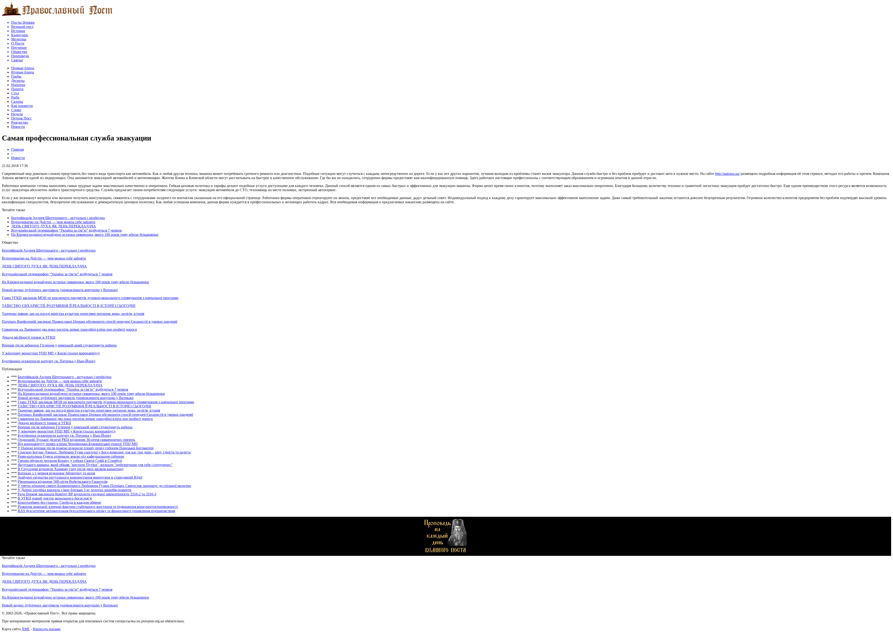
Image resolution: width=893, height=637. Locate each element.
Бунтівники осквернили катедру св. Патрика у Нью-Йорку (49, 361)
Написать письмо (46, 629)
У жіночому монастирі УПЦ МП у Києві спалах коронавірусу (51, 353)
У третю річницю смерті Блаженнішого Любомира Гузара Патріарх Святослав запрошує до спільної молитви (104, 486)
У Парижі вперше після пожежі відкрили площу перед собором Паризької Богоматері (85, 448)
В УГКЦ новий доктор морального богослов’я (55, 498)
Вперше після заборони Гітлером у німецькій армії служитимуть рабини (59, 345)
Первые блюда (22, 68)
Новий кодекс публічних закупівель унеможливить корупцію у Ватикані (60, 290)
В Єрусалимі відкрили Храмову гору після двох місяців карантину (71, 469)
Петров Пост (21, 118)
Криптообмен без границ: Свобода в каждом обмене (59, 502)
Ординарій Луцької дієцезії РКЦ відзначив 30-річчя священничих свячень (76, 440)
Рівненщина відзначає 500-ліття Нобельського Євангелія (62, 482)
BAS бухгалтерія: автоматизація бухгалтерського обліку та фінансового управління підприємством (96, 511)
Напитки (18, 85)
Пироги (17, 89)
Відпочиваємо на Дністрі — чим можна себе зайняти (53, 222)
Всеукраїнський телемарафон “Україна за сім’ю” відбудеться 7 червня (66, 230)
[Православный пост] (57, 15)
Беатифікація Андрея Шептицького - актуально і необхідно (58, 218)
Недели (17, 114)
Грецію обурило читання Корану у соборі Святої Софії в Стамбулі (70, 461)
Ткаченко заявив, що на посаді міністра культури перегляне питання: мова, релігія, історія (73, 314)
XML (26, 629)
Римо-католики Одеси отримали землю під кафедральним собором (71, 456)
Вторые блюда (22, 72)
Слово (16, 110)
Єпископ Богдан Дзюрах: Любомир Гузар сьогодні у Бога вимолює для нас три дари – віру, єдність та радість (104, 452)
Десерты (18, 81)
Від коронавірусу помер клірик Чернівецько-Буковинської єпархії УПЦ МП (78, 444)
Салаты (17, 101)
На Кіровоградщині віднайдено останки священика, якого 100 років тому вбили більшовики (84, 235)
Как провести (22, 106)
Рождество (19, 122)
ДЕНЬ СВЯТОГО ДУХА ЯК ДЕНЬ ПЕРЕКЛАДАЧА (53, 226)
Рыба (15, 97)
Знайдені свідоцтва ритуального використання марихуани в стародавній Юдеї (80, 477)
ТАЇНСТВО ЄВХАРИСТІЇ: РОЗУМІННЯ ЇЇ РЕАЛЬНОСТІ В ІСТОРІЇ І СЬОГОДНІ (68, 306)
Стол (15, 93)
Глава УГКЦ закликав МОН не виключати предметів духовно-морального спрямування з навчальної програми (90, 298)
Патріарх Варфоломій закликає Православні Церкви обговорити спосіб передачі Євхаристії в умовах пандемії (89, 322)
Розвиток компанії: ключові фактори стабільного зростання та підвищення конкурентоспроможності (98, 507)
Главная (17, 149)
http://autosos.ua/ (727, 174)
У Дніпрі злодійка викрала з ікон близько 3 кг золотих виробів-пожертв (74, 490)
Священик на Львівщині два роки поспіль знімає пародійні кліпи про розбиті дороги (69, 329)
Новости (18, 127)
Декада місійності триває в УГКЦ (28, 337)
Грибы (16, 76)
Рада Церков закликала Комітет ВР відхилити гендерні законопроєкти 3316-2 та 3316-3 (87, 494)
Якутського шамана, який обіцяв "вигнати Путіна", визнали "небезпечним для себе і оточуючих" (95, 465)
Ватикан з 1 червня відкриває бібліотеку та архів (56, 473)
